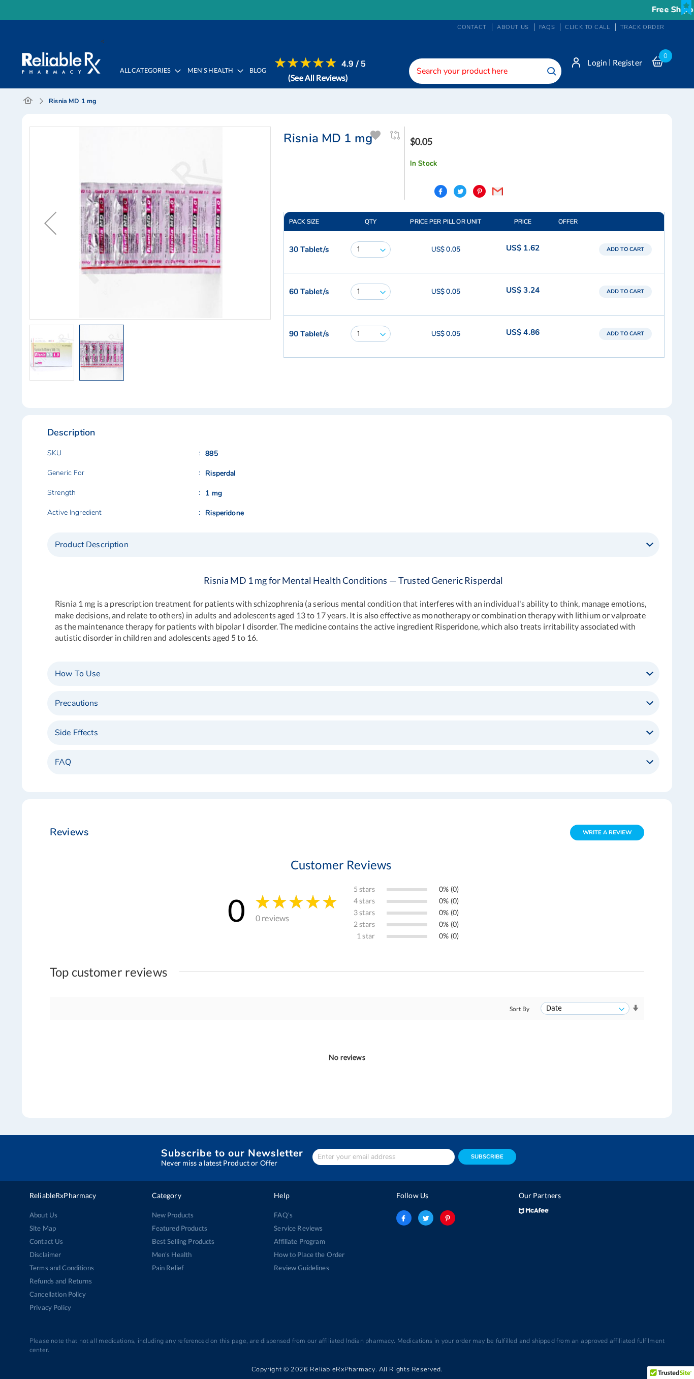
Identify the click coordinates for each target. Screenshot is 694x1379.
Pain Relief (168, 1268)
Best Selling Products (183, 1241)
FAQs (547, 27)
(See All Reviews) (318, 77)
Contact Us (46, 1241)
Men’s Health (172, 1254)
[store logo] (61, 60)
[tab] (353, 544)
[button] (50, 223)
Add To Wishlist (376, 135)
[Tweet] (460, 191)
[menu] (240, 77)
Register (627, 62)
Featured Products (179, 1228)
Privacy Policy (50, 1307)
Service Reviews (298, 1228)
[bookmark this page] (686, 7)
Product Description (92, 544)
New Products (173, 1215)
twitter (425, 1218)
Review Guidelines (301, 1268)
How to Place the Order (309, 1254)
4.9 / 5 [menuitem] (353, 64)
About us (513, 27)
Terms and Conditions (61, 1268)
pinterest (447, 1218)
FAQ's (283, 1215)
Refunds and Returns (60, 1281)
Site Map (42, 1228)
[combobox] (485, 71)
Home (28, 101)
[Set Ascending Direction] (635, 1008)
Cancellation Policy (57, 1294)
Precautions (77, 703)
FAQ (63, 762)
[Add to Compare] (395, 135)
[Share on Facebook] (440, 191)
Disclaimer (45, 1254)
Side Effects (76, 732)
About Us (43, 1215)
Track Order (642, 27)
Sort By (519, 1009)
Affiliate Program (299, 1241)
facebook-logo (404, 1218)
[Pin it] (479, 191)
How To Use (77, 673)
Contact (472, 27)
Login (597, 62)
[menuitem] (212, 77)
